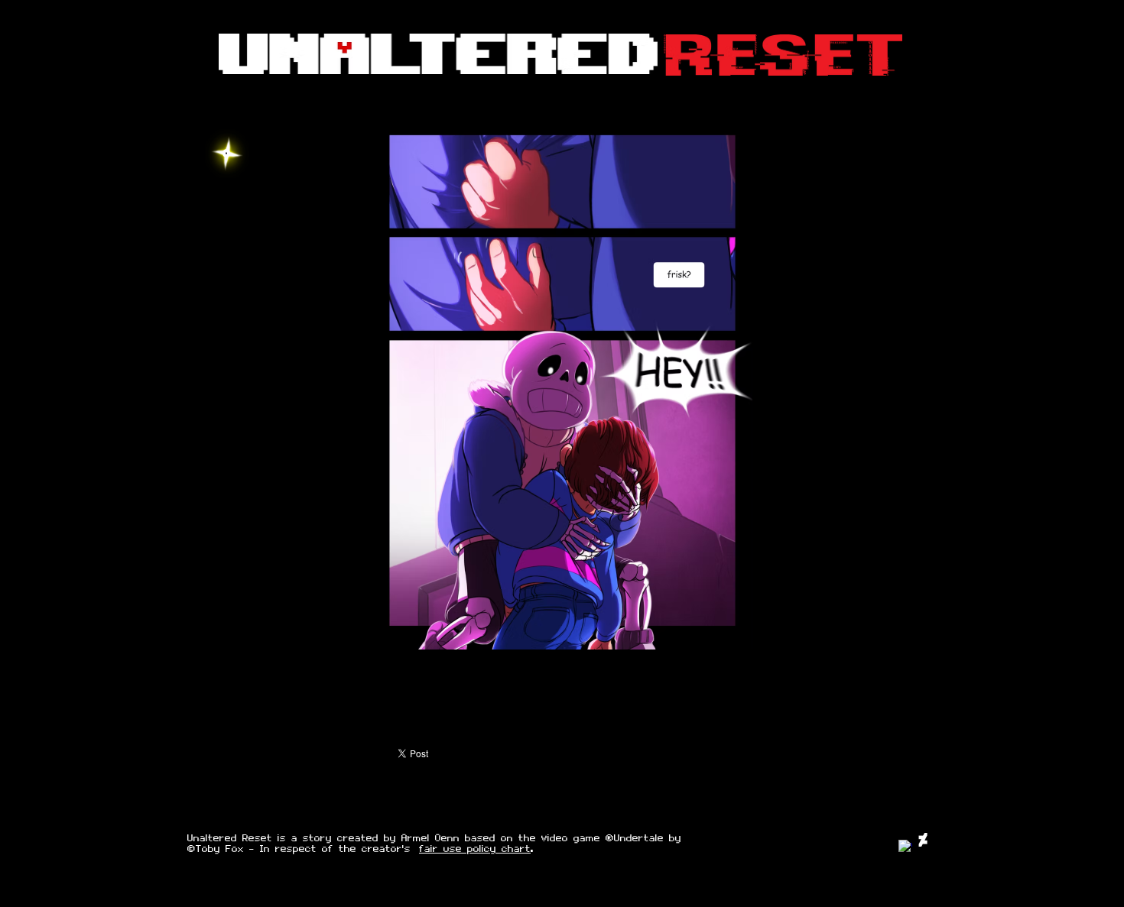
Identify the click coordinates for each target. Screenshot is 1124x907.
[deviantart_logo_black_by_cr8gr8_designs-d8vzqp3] (923, 840)
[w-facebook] (905, 847)
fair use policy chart (475, 849)
